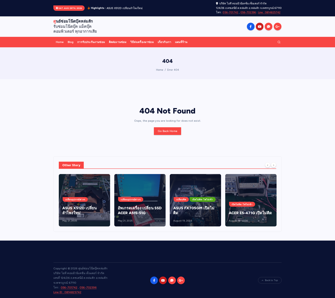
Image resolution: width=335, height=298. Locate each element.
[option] (84, 200)
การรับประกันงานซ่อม (91, 42)
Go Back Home (167, 131)
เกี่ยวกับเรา (164, 42)
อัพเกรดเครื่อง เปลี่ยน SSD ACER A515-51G (140, 210)
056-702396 (248, 12)
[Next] (273, 164)
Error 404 (173, 69)
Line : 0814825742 (269, 12)
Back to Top (271, 280)
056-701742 (230, 12)
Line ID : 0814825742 (67, 292)
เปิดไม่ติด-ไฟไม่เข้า (202, 199)
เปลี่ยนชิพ (181, 199)
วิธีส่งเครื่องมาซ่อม (142, 42)
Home (60, 42)
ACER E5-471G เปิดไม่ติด (250, 213)
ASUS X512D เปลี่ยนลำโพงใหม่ (79, 210)
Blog (71, 42)
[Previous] (267, 164)
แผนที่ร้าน (181, 42)
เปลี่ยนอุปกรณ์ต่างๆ (75, 199)
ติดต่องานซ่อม (118, 42)
